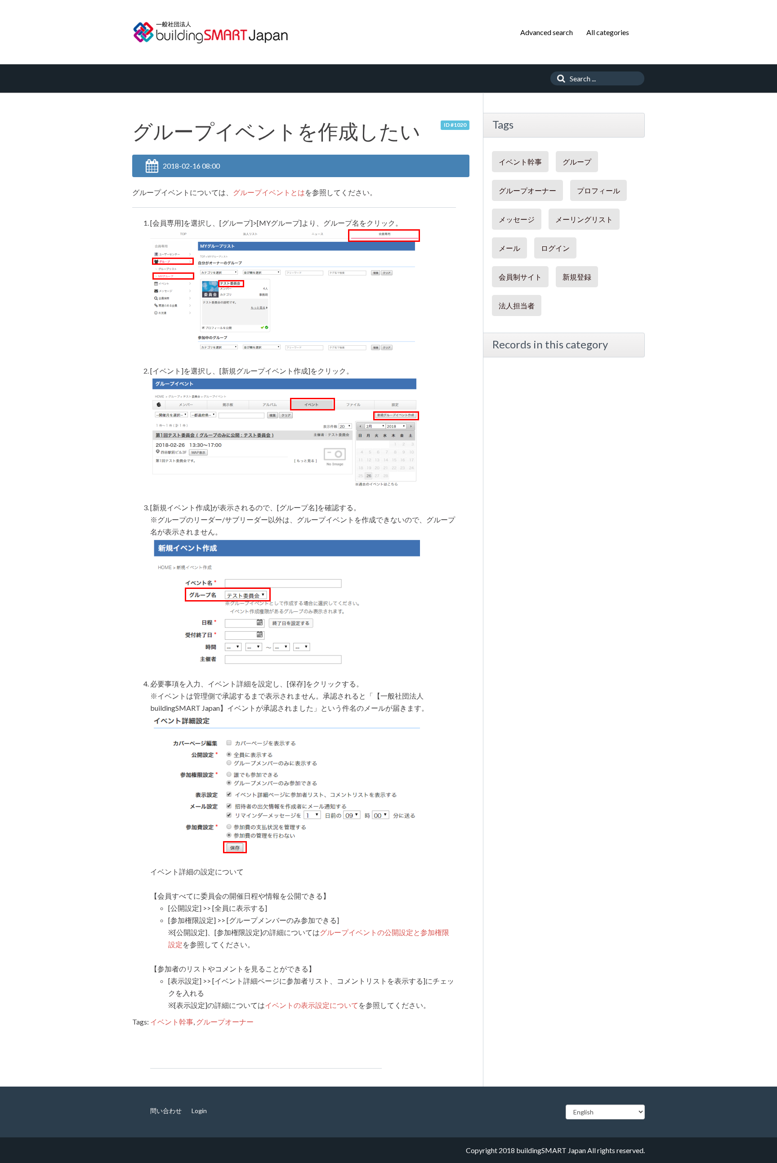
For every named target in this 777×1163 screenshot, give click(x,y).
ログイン (555, 248)
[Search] (558, 78)
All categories (607, 32)
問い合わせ (166, 1110)
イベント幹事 (171, 1021)
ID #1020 (455, 124)
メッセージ (517, 219)
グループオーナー (225, 1021)
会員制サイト (520, 276)
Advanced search (546, 32)
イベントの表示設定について (311, 1005)
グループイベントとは (269, 192)
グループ (577, 161)
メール (509, 248)
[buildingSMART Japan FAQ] (211, 32)
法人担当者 (517, 305)
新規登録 (577, 276)
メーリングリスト (584, 219)
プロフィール (598, 190)
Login (199, 1110)
